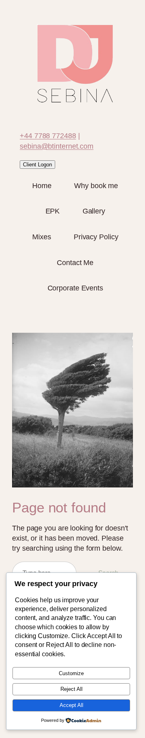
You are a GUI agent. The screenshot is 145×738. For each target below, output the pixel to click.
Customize (71, 673)
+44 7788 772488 (48, 136)
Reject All (71, 689)
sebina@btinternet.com (56, 146)
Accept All (71, 705)
